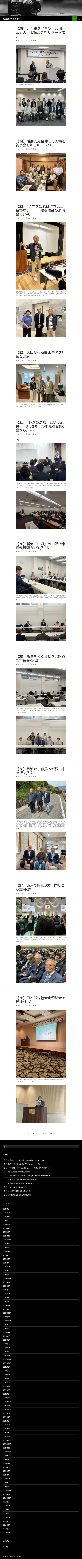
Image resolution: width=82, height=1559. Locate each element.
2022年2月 (6, 1394)
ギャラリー (21, 40)
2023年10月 (7, 1321)
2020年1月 (6, 1486)
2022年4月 (6, 1386)
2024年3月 (6, 1301)
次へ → (51, 1133)
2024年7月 (6, 1290)
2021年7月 (6, 1417)
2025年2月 (6, 1270)
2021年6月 (6, 1421)
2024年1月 (6, 1309)
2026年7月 (6, 1213)
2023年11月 (7, 1317)
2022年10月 (7, 1363)
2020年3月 (6, 1479)
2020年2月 (6, 1482)
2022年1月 (6, 1398)
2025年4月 (6, 1263)
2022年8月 (6, 1371)
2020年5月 (6, 1471)
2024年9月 (6, 1286)
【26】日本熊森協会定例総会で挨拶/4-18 (40, 999)
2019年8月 (6, 1506)
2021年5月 (6, 1425)
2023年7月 (6, 1332)
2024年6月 (6, 1294)
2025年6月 (6, 1255)
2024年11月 (7, 1282)
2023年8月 (6, 1328)
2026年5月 (6, 1217)
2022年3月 (6, 1390)
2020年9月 (6, 1455)
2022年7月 (6, 1375)
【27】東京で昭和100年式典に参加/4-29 (40, 887)
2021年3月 (6, 1432)
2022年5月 (6, 1382)
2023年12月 (7, 1313)
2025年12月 (7, 1236)
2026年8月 (6, 1209)
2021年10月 (7, 1409)
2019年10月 (7, 1498)
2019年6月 (6, 1513)
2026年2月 (6, 1228)
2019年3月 (6, 1525)
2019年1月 (6, 1533)
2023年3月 (6, 1344)
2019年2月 (6, 1529)
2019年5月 (6, 1517)
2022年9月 (6, 1367)
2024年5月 (6, 1297)
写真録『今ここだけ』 (12, 18)
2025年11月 (7, 1240)
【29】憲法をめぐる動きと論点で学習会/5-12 (40, 658)
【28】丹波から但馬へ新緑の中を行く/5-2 (40, 770)
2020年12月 (7, 1444)
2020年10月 (7, 1452)
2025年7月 (6, 1251)
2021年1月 (6, 1440)
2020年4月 (6, 1475)
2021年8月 (6, 1413)
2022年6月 (6, 1378)
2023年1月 (6, 1351)
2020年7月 (6, 1463)
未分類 (5, 1547)
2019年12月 (7, 1490)
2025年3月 (6, 1267)
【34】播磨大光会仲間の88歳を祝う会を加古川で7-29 (41, 142)
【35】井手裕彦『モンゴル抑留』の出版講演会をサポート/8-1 (41, 32)
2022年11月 (7, 1359)
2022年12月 (7, 1355)
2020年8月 (6, 1459)
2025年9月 (6, 1247)
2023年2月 (6, 1348)
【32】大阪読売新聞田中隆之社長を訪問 (40, 354)
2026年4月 (6, 1220)
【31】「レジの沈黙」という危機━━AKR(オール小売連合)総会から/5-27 (40, 426)
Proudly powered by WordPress (12, 1556)
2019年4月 (6, 1521)
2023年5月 (6, 1340)
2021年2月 (6, 1436)
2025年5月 (6, 1259)
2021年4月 (6, 1429)
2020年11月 (7, 1448)
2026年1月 (6, 1232)
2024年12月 (7, 1278)
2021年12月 (7, 1402)
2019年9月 (6, 1502)
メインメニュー (79, 18)
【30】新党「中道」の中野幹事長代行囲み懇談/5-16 (40, 545)
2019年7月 (6, 1509)
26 (44, 1133)
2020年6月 (6, 1467)
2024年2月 (6, 1305)
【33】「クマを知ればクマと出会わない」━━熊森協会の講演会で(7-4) (40, 210)
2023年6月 (6, 1336)
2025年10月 (7, 1243)
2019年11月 (7, 1494)
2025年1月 (6, 1274)
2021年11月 (7, 1405)
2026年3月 (6, 1224)
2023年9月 (6, 1324)
